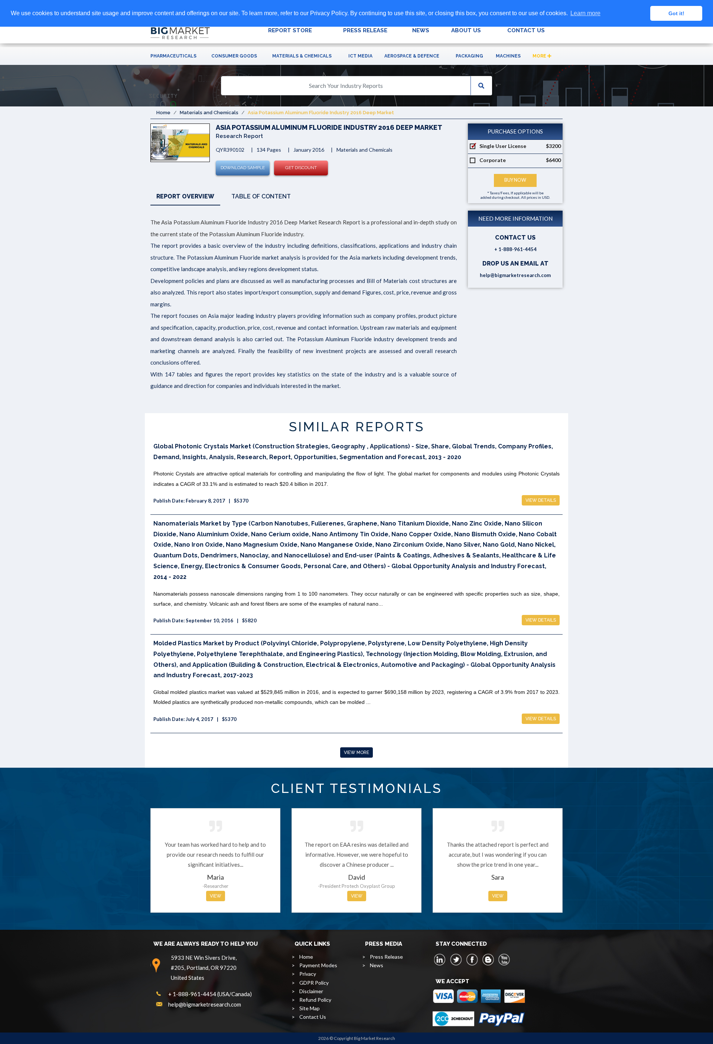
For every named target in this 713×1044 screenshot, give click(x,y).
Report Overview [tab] (185, 196)
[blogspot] (488, 959)
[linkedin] (440, 959)
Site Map (309, 1008)
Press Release (386, 957)
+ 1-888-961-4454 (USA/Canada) (210, 994)
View (215, 896)
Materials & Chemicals (302, 56)
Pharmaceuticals (173, 56)
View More (356, 752)
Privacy (307, 974)
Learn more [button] (585, 13)
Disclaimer (311, 991)
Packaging (469, 56)
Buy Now (515, 180)
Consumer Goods (234, 56)
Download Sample (243, 167)
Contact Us (312, 1017)
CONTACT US (526, 30)
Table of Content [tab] (261, 196)
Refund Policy (315, 1000)
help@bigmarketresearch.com (515, 275)
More (540, 56)
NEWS (420, 30)
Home (163, 112)
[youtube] (504, 959)
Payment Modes (318, 965)
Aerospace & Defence (411, 56)
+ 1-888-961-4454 (515, 249)
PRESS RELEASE (365, 30)
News (376, 965)
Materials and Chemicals (209, 112)
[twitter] (456, 959)
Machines (508, 56)
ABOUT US (466, 30)
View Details (540, 500)
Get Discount (301, 167)
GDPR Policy (314, 982)
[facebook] (472, 959)
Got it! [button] (676, 13)
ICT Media (360, 56)
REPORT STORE (290, 30)
